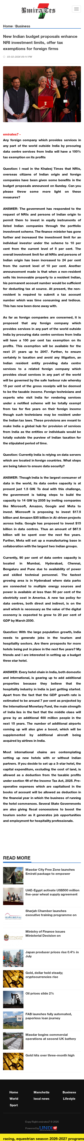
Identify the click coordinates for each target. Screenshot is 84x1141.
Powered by (32, 1128)
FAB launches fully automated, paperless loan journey (48, 1015)
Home (8, 25)
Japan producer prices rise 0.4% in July (52, 954)
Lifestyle (69, 1098)
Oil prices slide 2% (39, 993)
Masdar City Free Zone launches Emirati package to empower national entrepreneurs (50, 873)
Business (22, 25)
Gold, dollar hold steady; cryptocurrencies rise (44, 974)
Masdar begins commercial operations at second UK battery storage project (50, 1038)
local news (41, 1098)
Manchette (42, 1091)
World (14, 1098)
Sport (14, 1104)
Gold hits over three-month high (49, 1055)
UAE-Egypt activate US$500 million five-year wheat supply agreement (52, 892)
